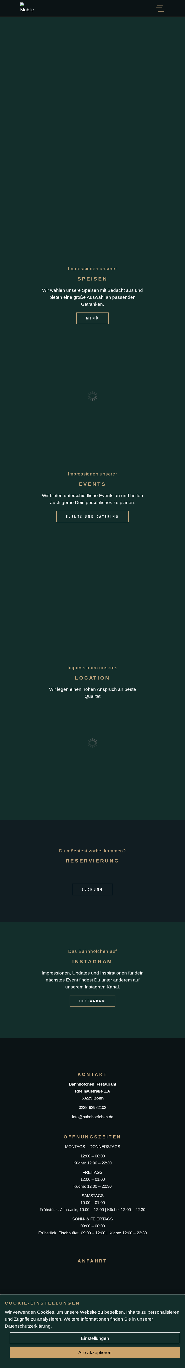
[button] (7, 396)
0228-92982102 (92, 1107)
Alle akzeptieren (95, 1352)
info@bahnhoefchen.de (92, 1117)
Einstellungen (95, 1338)
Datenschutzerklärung (28, 1326)
